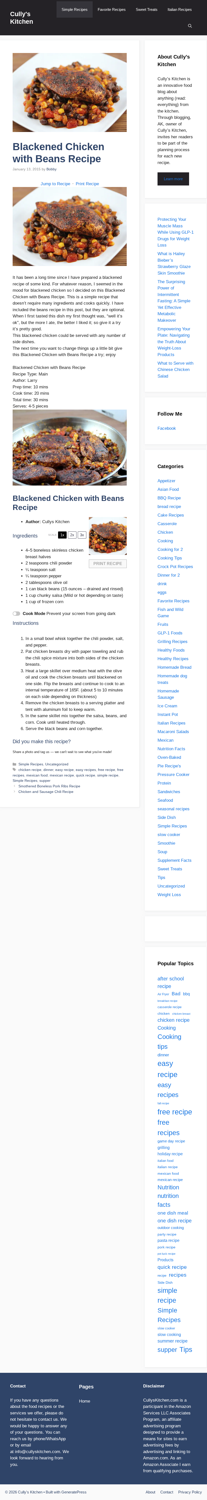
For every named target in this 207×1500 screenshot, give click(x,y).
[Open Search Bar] (190, 26)
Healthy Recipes (173, 658)
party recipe (167, 1234)
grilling (164, 1147)
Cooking (165, 541)
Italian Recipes (180, 9)
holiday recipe (170, 1153)
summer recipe (173, 1341)
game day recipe (171, 1141)
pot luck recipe (166, 1253)
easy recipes (86, 770)
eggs (162, 592)
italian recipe (168, 1167)
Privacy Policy (190, 1492)
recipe (162, 1275)
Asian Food (168, 489)
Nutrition (168, 1187)
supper (44, 781)
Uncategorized (56, 764)
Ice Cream (167, 706)
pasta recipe (168, 1240)
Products (165, 1259)
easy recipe (64, 770)
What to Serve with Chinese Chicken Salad (175, 370)
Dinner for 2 (169, 575)
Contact (166, 1492)
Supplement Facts (175, 860)
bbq (186, 994)
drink (162, 583)
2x (72, 535)
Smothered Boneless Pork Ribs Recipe (49, 786)
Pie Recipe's (169, 766)
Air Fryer (163, 994)
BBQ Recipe (169, 498)
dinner (48, 770)
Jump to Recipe (55, 183)
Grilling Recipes (173, 641)
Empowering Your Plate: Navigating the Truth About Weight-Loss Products (174, 342)
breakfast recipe (167, 1000)
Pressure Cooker (174, 774)
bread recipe (169, 506)
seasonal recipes (174, 809)
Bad (176, 993)
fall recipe (163, 1103)
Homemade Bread (174, 667)
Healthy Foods (171, 650)
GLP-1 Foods (170, 633)
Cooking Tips (170, 558)
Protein (164, 783)
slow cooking (169, 1334)
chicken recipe (29, 770)
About (150, 1492)
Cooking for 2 (170, 549)
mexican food (37, 775)
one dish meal (173, 1213)
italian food (165, 1161)
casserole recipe (170, 1007)
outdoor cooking (171, 1227)
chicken (164, 1013)
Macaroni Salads (173, 731)
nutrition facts (168, 1200)
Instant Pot (168, 714)
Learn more (173, 179)
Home (84, 1401)
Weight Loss (169, 894)
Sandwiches (169, 791)
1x (62, 535)
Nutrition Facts (171, 748)
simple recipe (107, 775)
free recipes (169, 1128)
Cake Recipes (171, 515)
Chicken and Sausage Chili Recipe (45, 792)
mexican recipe (62, 775)
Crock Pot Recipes (175, 566)
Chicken (165, 532)
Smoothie (166, 843)
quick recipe (85, 775)
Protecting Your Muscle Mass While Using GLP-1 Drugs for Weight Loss (176, 232)
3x (82, 535)
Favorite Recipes (112, 9)
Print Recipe (87, 183)
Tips (161, 877)
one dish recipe (175, 1220)
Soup (162, 851)
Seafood (165, 800)
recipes (178, 1275)
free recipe (106, 770)
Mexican (165, 740)
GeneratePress (74, 1492)
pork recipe (166, 1247)
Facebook (167, 428)
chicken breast (181, 1013)
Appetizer (166, 480)
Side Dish (167, 817)
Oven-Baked (169, 757)
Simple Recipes (75, 9)
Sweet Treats (147, 9)
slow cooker (169, 834)
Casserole (167, 523)
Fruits (163, 624)
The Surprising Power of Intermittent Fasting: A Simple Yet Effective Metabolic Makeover (174, 301)
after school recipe (171, 982)
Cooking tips (169, 1042)
